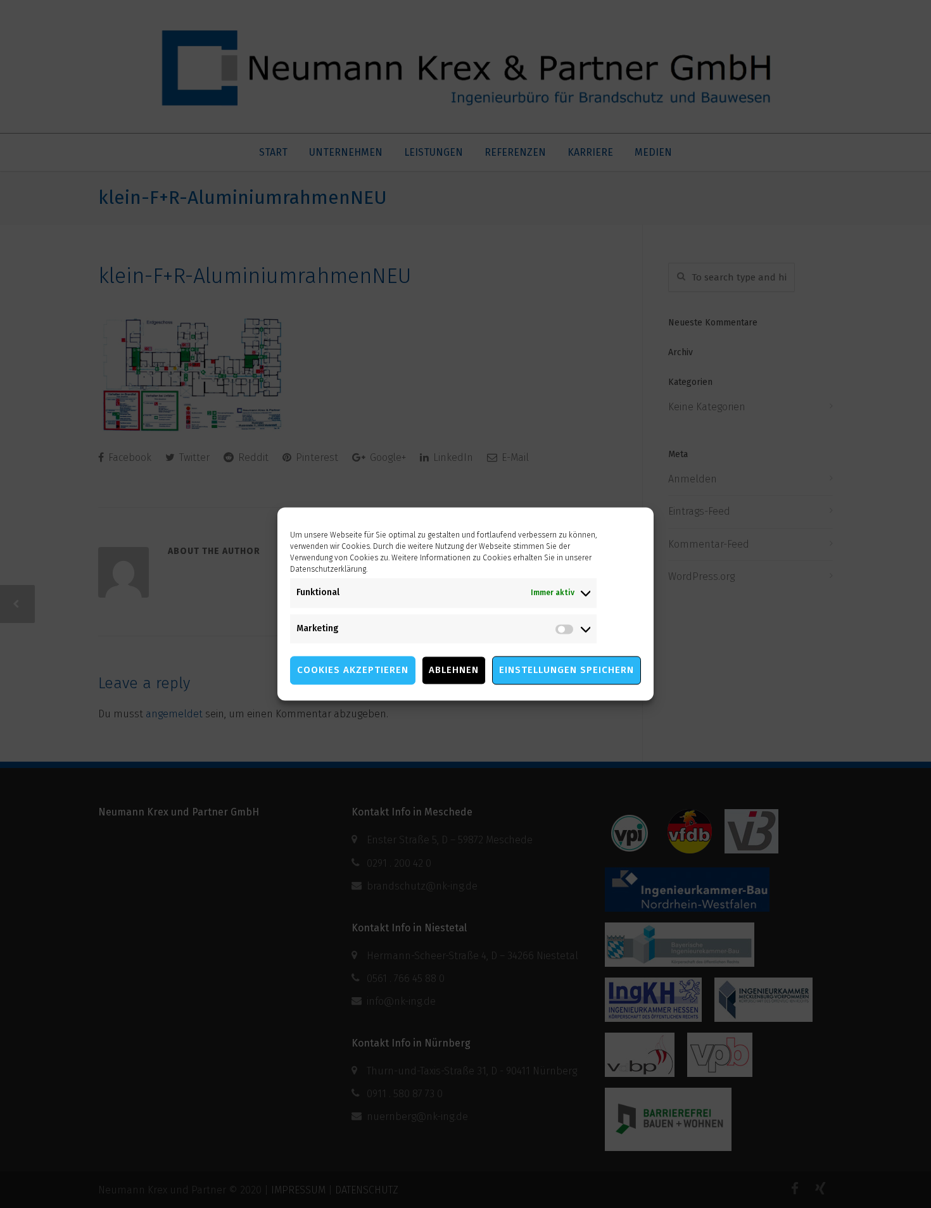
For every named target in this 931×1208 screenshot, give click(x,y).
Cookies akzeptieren (352, 670)
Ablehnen (454, 670)
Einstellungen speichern (566, 670)
